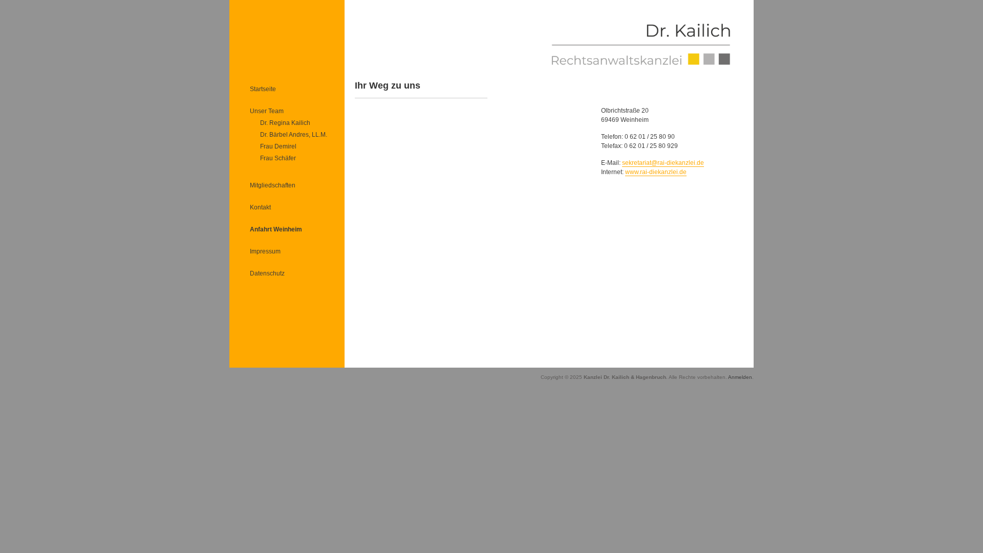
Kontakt (260, 207)
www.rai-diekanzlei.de (656, 172)
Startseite (263, 89)
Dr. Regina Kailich (285, 122)
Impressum (265, 251)
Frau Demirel (278, 146)
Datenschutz (267, 273)
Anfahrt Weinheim (276, 229)
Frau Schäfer (278, 158)
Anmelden (740, 377)
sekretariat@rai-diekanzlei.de (663, 162)
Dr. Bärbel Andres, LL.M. (293, 134)
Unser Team (267, 111)
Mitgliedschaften (272, 185)
